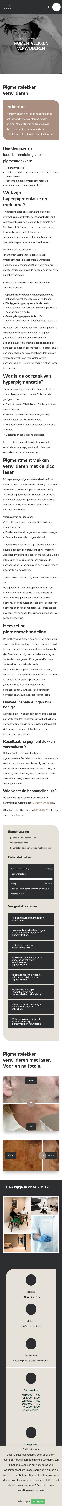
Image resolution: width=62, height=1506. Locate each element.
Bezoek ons (31, 1356)
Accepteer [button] (38, 1501)
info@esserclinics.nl (31, 1326)
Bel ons (31, 1292)
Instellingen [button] (23, 1501)
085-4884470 (41, 810)
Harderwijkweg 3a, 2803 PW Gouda (31, 1361)
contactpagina (16, 815)
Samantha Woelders (43, 803)
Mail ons (31, 1321)
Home (22, 38)
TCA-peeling (27, 363)
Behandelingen (34, 38)
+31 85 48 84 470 (31, 1297)
